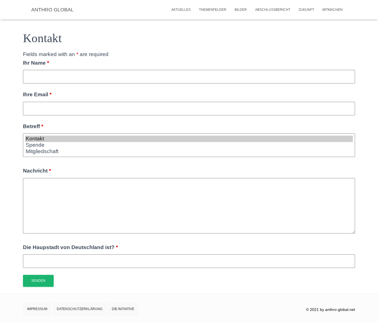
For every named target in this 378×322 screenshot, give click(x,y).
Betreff (33, 126)
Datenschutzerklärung (79, 309)
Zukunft (306, 10)
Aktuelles (181, 10)
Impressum (37, 309)
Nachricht (37, 171)
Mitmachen (332, 10)
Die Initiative (123, 309)
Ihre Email (37, 94)
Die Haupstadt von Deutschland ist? (70, 247)
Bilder (241, 10)
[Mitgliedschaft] (189, 151)
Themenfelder (212, 10)
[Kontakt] (189, 139)
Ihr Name (36, 63)
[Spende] (189, 145)
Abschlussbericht (272, 10)
